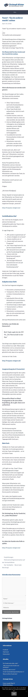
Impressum (6, 652)
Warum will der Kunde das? (10, 674)
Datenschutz (6, 654)
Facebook (5, 649)
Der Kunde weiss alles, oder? (10, 663)
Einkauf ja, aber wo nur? (9, 669)
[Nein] (26, 691)
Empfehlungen (8, 557)
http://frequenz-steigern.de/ (11, 208)
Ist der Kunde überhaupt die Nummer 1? (13, 671)
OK (14, 694)
